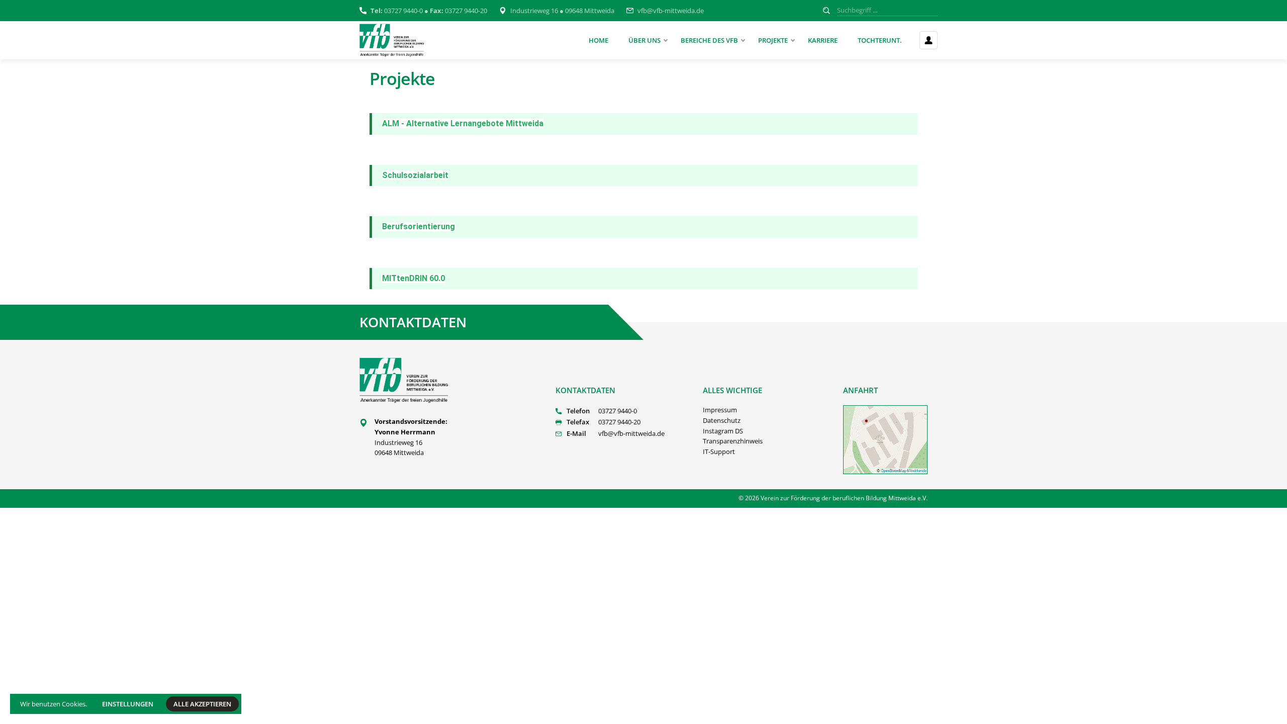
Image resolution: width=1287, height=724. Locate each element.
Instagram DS (723, 430)
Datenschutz (722, 420)
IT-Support (719, 451)
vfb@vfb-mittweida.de (670, 10)
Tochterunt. (880, 40)
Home (598, 40)
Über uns (644, 40)
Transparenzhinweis (733, 440)
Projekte (773, 40)
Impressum (720, 409)
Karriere (823, 40)
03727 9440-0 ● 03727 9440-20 (429, 10)
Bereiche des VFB (709, 40)
